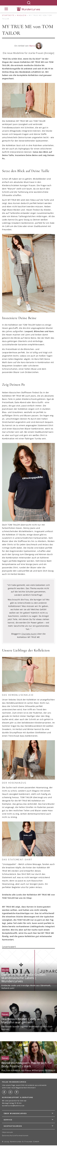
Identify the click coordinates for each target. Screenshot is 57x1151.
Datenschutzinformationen (15, 1135)
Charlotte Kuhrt (29, 634)
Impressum (7, 1132)
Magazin (21, 15)
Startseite (8, 15)
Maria (32, 45)
